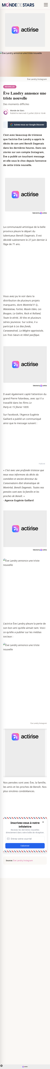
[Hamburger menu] (46, 5)
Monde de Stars (17, 110)
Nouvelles (10, 87)
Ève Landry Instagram (37, 79)
